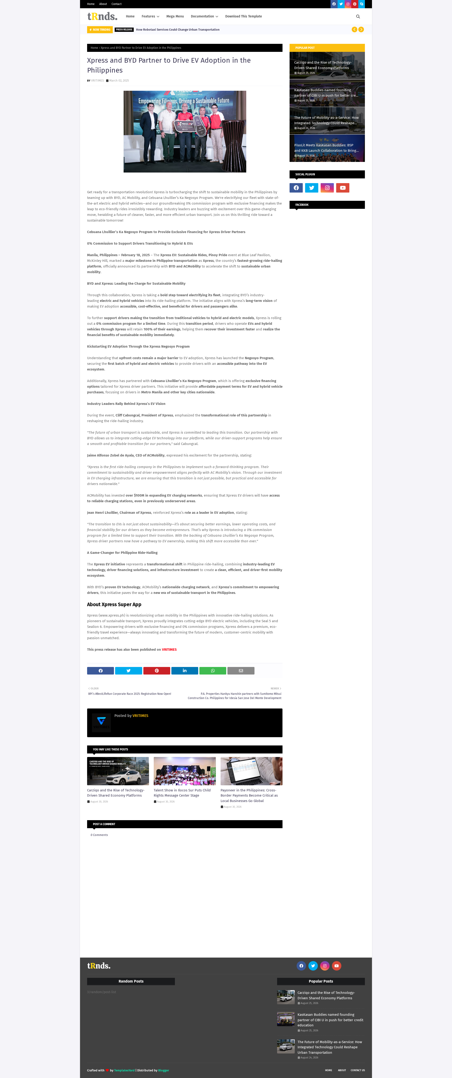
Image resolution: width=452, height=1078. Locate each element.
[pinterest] (354, 4)
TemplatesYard (124, 1070)
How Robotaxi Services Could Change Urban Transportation (178, 29)
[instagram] (348, 4)
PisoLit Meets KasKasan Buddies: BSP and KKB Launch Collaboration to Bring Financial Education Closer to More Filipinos (325, 148)
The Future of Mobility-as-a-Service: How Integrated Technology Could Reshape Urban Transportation (326, 120)
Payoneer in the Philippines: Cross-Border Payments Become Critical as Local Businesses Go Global (249, 795)
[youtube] (342, 188)
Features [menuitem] (148, 16)
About (103, 4)
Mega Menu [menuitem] (175, 16)
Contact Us (358, 1070)
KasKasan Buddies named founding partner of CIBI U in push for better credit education (327, 93)
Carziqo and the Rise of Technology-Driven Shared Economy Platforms (116, 793)
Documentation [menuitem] (202, 16)
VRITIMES (97, 80)
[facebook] (334, 4)
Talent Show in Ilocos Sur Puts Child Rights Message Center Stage (182, 793)
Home (91, 4)
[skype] (361, 4)
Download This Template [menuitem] (243, 16)
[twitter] (341, 4)
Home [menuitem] (130, 16)
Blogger (163, 1070)
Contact (116, 4)
